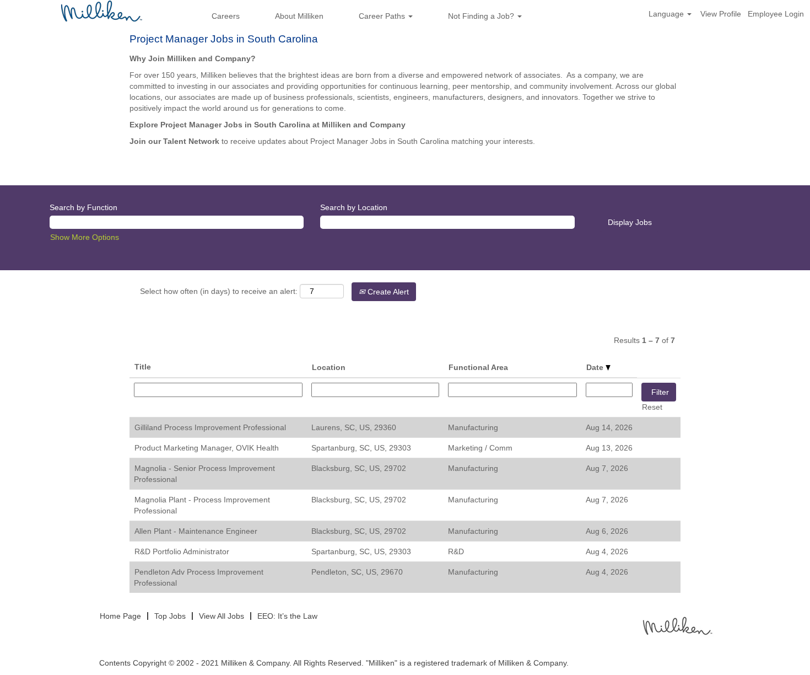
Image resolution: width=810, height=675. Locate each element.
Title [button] (142, 366)
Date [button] (596, 367)
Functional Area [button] (478, 367)
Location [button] (328, 367)
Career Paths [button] (383, 16)
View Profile (720, 13)
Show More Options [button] (84, 237)
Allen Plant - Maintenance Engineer (195, 531)
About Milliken (299, 16)
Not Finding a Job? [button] (482, 16)
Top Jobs (170, 616)
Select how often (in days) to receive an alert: (219, 291)
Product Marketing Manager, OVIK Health (206, 447)
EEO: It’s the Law (287, 616)
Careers (226, 16)
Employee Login (776, 13)
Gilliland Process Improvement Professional (210, 427)
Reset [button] (652, 407)
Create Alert (387, 291)
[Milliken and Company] (676, 625)
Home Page (120, 616)
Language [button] (667, 13)
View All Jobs (221, 616)
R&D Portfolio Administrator (181, 551)
